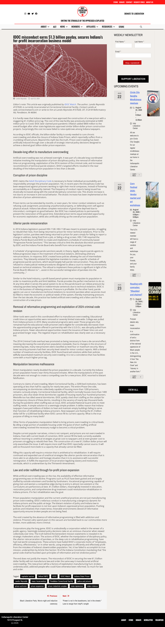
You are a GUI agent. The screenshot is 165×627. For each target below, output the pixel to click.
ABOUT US (149, 2)
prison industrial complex (57, 586)
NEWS (62, 26)
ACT (54, 26)
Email (117, 51)
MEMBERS (75, 26)
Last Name (139, 41)
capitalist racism (27, 576)
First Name (119, 41)
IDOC (54, 576)
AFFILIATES (90, 26)
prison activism (21, 586)
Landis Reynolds (21, 98)
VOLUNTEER (159, 620)
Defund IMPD (43, 576)
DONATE (122, 2)
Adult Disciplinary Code (40, 181)
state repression (77, 586)
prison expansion (37, 586)
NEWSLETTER (148, 620)
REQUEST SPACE (139, 2)
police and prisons (84, 581)
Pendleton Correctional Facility (61, 581)
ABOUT (44, 26)
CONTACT (129, 2)
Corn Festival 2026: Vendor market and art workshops (135, 194)
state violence (92, 586)
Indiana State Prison (82, 576)
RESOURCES (107, 26)
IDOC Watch (70, 104)
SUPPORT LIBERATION (133, 79)
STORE (115, 2)
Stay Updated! (132, 63)
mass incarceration (39, 581)
